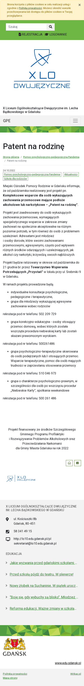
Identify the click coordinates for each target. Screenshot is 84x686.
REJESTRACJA (32, 34)
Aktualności (71, 174)
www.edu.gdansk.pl (68, 663)
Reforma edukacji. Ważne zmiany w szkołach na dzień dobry (44, 608)
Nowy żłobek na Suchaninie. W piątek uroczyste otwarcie (44, 586)
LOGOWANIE (58, 34)
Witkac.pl (75, 673)
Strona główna (11, 157)
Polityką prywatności (30, 8)
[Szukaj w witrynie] (50, 27)
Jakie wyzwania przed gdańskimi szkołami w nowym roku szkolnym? (44, 563)
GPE (7, 120)
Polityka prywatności (15, 673)
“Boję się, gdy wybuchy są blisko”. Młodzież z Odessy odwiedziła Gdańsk (44, 597)
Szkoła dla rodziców (15, 178)
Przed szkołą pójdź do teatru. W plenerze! (41, 574)
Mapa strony (10, 677)
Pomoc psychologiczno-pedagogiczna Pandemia (51, 157)
